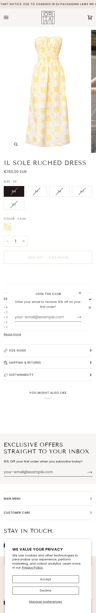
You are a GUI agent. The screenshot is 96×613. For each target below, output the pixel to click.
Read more (12, 334)
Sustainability (21, 375)
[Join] (86, 472)
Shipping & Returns (25, 363)
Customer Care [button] (17, 513)
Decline (45, 590)
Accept (45, 579)
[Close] (82, 291)
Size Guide (17, 350)
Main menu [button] (12, 499)
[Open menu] (11, 17)
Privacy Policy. (32, 567)
